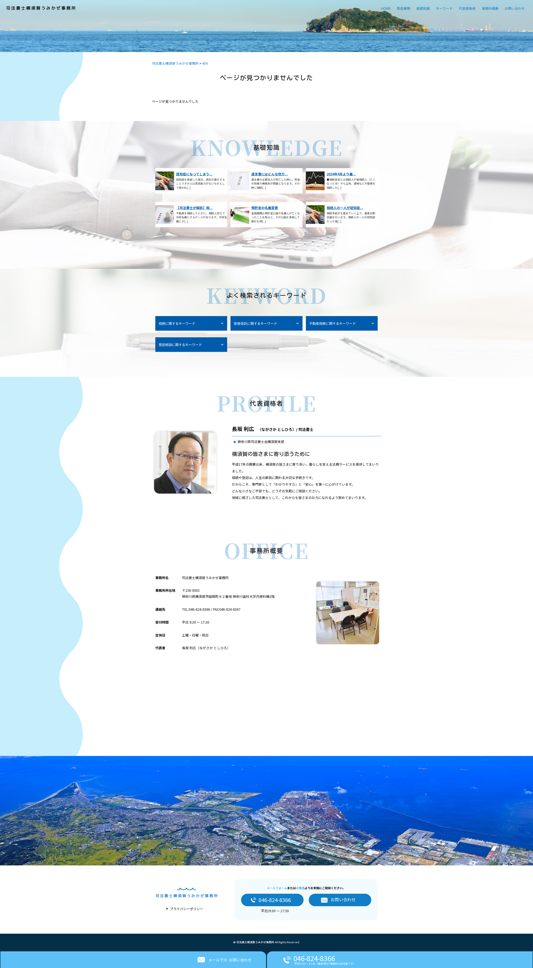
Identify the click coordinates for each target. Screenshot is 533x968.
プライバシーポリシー (186, 908)
